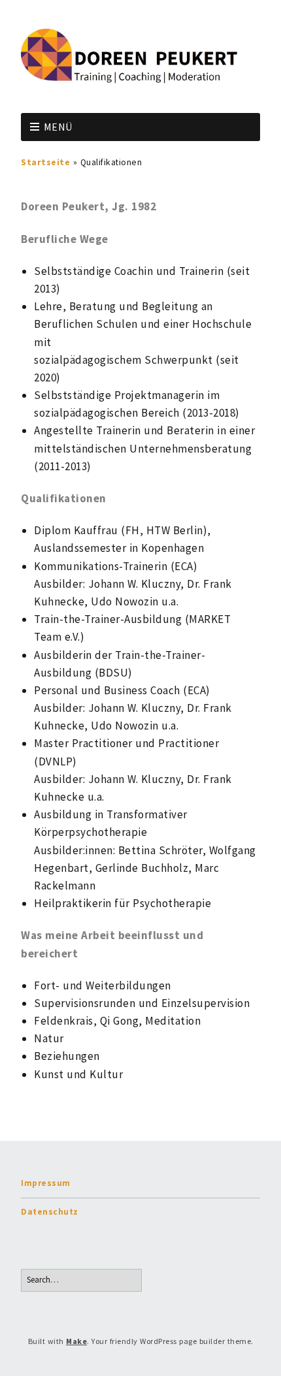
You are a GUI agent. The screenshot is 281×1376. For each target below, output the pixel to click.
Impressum (46, 1183)
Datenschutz (49, 1211)
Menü (58, 126)
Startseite (45, 162)
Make (76, 1341)
